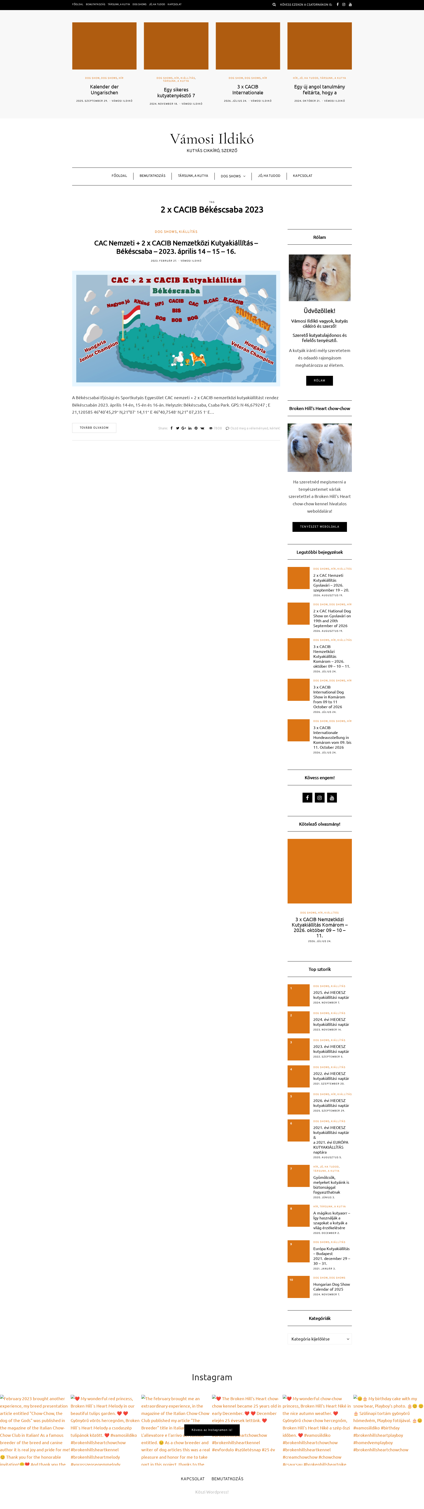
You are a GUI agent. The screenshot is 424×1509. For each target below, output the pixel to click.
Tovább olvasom (94, 428)
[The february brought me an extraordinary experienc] (176, 1430)
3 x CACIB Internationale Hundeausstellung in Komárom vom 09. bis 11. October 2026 (332, 737)
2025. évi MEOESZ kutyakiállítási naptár (331, 995)
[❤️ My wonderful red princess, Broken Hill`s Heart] (106, 1430)
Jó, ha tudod (157, 4)
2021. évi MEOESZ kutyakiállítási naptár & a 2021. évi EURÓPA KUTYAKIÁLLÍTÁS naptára (331, 1139)
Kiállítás (116, 78)
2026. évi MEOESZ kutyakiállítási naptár (331, 1103)
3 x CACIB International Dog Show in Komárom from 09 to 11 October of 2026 (329, 696)
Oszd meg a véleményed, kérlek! (255, 428)
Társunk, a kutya (119, 4)
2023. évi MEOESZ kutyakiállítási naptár (331, 1049)
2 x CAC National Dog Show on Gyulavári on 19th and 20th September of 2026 (332, 618)
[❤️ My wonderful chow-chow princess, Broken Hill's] (318, 1430)
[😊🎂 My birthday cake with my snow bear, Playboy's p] (388, 1430)
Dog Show (164, 78)
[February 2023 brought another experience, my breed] (35, 1430)
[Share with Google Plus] (184, 428)
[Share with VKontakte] (202, 428)
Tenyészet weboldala (319, 527)
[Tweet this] (178, 428)
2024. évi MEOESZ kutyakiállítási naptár (331, 1022)
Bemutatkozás (95, 4)
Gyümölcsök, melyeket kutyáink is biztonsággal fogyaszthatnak (331, 1184)
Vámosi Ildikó (120, 104)
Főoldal (77, 4)
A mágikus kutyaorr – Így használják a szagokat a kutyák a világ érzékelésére (331, 1220)
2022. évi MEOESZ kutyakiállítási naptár (331, 1076)
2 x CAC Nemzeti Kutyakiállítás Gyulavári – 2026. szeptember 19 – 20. (331, 582)
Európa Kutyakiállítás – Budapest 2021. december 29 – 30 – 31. (331, 1256)
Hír (104, 78)
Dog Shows (139, 4)
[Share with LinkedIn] (190, 428)
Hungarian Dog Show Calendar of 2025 (331, 1286)
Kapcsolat (175, 4)
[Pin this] (196, 428)
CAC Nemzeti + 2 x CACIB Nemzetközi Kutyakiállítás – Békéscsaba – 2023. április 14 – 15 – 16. (176, 247)
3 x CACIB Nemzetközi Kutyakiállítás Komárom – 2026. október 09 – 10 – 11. (331, 656)
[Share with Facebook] (172, 428)
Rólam (319, 381)
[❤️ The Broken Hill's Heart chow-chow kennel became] (247, 1430)
